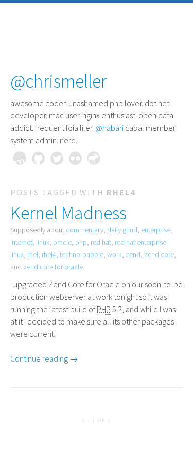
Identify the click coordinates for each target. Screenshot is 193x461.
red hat (101, 242)
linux (42, 242)
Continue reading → (44, 358)
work (114, 254)
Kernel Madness (68, 213)
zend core (159, 254)
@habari (109, 128)
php (81, 242)
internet (21, 242)
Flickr (75, 158)
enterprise (155, 229)
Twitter (56, 158)
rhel (32, 254)
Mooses (93, 158)
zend (133, 254)
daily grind (122, 229)
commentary (84, 229)
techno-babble (81, 254)
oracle (62, 242)
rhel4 (49, 254)
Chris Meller (19, 158)
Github (38, 158)
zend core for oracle (53, 266)
